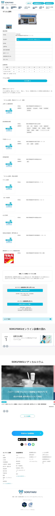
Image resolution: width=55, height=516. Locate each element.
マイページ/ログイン (49, 8)
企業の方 (29, 3)
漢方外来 (5, 471)
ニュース (7, 8)
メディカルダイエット (20, 458)
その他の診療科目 (20, 476)
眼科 (4, 475)
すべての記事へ (27, 416)
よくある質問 (35, 8)
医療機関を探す (14, 8)
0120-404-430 (26, 290)
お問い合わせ (41, 8)
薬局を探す (20, 8)
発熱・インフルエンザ (7, 478)
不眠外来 (5, 473)
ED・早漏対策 (19, 465)
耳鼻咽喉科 (5, 462)
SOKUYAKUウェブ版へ (25, 304)
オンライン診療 (7, 452)
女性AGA (18, 463)
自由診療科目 (19, 452)
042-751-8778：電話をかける (34, 39)
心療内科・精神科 (7, 464)
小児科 (4, 459)
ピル (17, 455)
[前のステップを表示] (4, 346)
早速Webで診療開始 (27, 433)
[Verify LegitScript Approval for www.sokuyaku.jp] (24, 504)
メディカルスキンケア (20, 470)
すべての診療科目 (7, 483)
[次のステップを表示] (7, 346)
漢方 (17, 474)
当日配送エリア (32, 457)
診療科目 (3, 8)
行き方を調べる (27, 80)
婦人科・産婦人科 (7, 466)
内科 (4, 455)
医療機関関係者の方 (38, 3)
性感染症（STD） (20, 468)
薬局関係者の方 (49, 3)
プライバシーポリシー (27, 500)
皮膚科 (4, 457)
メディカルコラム (27, 8)
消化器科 (5, 468)
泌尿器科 (5, 481)
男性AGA (18, 461)
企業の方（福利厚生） (46, 462)
